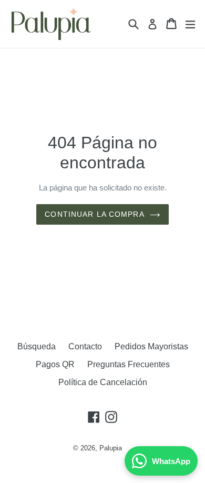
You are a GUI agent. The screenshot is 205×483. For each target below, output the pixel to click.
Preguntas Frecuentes (128, 364)
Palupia (110, 448)
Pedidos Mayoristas (151, 346)
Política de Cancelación (102, 382)
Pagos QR (55, 364)
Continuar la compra (94, 214)
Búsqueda (36, 346)
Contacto (85, 346)
